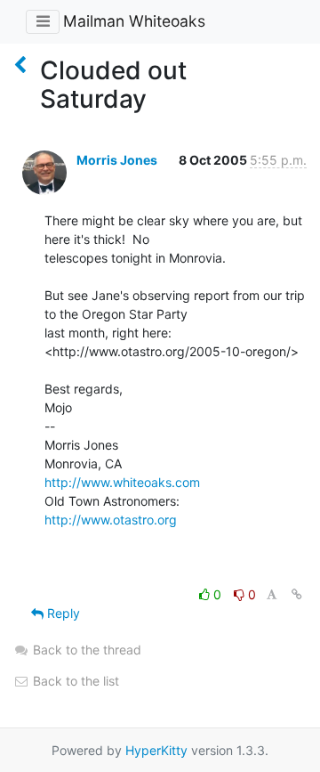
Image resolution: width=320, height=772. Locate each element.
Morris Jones (116, 159)
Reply (62, 613)
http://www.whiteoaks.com (122, 482)
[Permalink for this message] (297, 594)
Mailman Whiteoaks (134, 21)
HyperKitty (156, 750)
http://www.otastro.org (110, 519)
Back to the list (74, 680)
